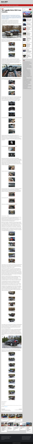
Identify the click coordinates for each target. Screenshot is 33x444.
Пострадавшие (27, 76)
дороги (24, 84)
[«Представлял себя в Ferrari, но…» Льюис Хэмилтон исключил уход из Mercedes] (24, 20)
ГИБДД (9, 5)
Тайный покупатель (25, 80)
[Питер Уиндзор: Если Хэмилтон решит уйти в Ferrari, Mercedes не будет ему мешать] (24, 28)
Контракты (24, 72)
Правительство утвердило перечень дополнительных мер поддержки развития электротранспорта (29, 429)
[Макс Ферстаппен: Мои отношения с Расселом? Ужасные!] (24, 24)
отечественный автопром (26, 88)
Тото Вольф (29, 80)
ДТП (11, 5)
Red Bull (24, 64)
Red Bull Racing (27, 64)
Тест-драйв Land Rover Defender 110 (18, 419)
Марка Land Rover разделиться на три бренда (22, 428)
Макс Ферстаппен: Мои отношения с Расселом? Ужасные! (29, 24)
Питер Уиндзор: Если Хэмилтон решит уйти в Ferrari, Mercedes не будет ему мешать (29, 28)
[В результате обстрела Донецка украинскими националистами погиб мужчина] (24, 34)
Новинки (7, 5)
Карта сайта (16, 5)
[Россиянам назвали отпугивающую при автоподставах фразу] (16, 424)
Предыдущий (6, 410)
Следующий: (18, 409)
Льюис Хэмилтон (28, 72)
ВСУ (23, 68)
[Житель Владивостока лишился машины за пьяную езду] (10, 424)
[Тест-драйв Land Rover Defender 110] (19, 416)
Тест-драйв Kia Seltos (4, 419)
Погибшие (24, 76)
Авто (4, 5)
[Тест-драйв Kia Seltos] (4, 416)
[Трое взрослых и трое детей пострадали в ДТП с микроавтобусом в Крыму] (24, 56)
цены (30, 88)
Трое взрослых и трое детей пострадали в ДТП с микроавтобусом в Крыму (29, 56)
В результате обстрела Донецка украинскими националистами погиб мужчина (29, 34)
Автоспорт (13, 5)
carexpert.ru (6, 406)
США (30, 76)
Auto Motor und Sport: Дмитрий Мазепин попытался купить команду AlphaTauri (27, 15)
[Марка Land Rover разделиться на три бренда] (23, 424)
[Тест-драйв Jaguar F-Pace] (11, 416)
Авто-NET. (4, 2)
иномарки (27, 84)
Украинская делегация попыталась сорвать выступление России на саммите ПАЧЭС (29, 51)
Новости (3, 5)
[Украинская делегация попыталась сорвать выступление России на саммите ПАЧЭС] (24, 51)
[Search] (31, 5)
